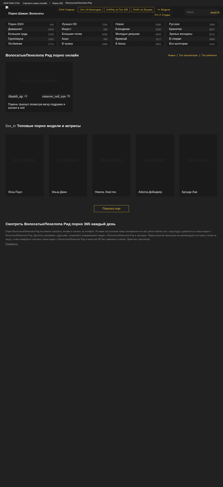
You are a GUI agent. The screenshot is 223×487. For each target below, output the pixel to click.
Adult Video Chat (11, 3)
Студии (162, 14)
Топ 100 (117, 9)
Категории (90, 9)
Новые (171, 55)
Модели (164, 9)
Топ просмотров (188, 55)
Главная (67, 9)
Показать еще (112, 208)
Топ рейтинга (209, 55)
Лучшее (142, 9)
